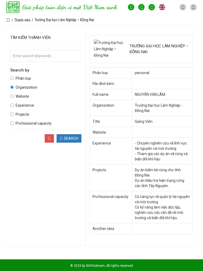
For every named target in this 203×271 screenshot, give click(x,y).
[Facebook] (131, 7)
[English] (162, 7)
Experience (25, 105)
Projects (22, 114)
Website (22, 96)
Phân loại (23, 78)
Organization (26, 87)
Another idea (103, 229)
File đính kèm (103, 84)
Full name (101, 94)
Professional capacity (34, 123)
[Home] (8, 20)
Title (96, 121)
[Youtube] (141, 7)
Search (71, 138)
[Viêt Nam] (172, 7)
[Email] (152, 7)
